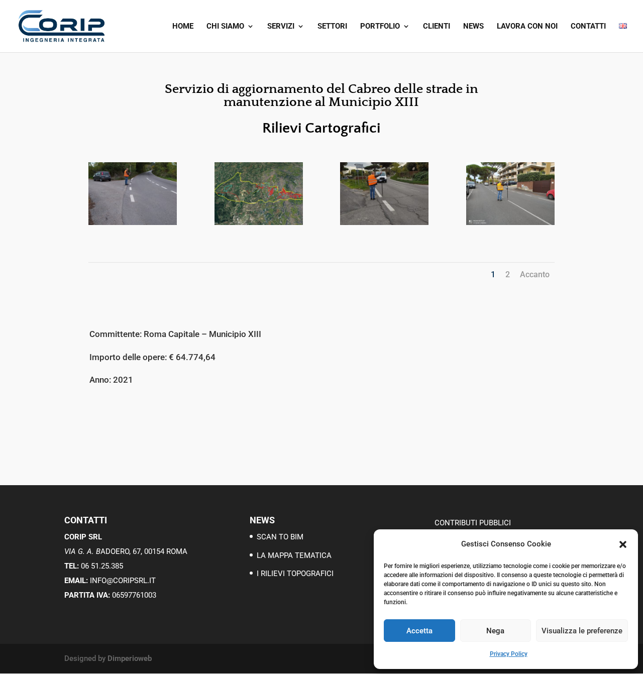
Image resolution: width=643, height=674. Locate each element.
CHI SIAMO (225, 27)
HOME (182, 27)
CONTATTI (588, 27)
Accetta (419, 630)
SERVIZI (280, 27)
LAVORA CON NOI (527, 27)
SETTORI (332, 27)
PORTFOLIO (380, 27)
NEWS (473, 27)
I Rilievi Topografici (295, 573)
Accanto (535, 274)
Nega (495, 630)
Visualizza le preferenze (582, 630)
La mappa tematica (294, 555)
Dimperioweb (130, 658)
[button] (623, 544)
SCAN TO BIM (280, 536)
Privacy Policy (508, 653)
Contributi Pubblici (473, 522)
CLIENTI (436, 27)
